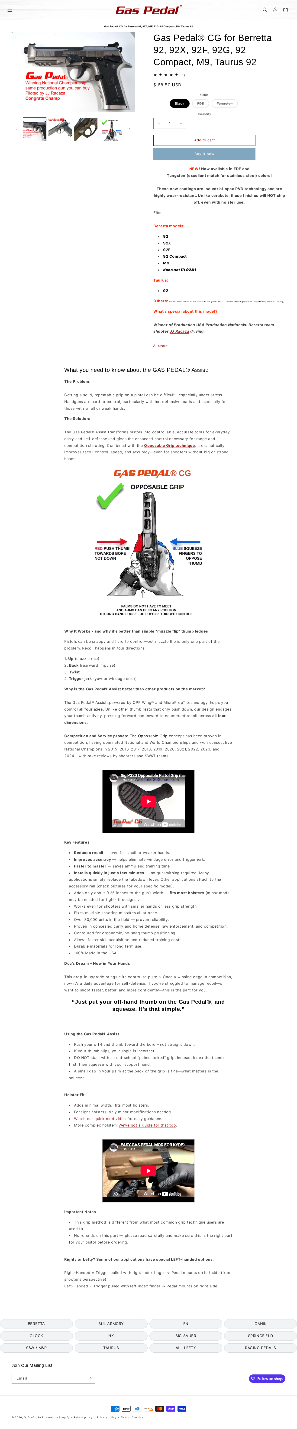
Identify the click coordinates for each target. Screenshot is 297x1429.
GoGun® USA (32, 1417)
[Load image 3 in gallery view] (85, 129)
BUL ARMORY (111, 1323)
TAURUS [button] (111, 1347)
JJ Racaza (179, 331)
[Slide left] (17, 129)
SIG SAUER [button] (185, 1335)
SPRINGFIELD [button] (260, 1335)
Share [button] (163, 346)
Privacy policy (106, 1417)
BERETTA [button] (36, 1323)
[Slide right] (130, 129)
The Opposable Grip (149, 736)
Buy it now (204, 154)
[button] (10, 10)
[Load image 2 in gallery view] (60, 129)
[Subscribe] (90, 1378)
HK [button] (111, 1335)
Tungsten (227, 104)
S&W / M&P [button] (36, 1347)
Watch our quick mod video (100, 1118)
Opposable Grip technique (169, 445)
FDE (203, 104)
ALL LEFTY (186, 1347)
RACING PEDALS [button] (260, 1347)
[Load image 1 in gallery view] (34, 129)
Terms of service (132, 1417)
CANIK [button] (261, 1323)
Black (179, 103)
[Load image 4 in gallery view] (111, 129)
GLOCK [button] (36, 1335)
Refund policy (83, 1417)
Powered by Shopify (55, 1417)
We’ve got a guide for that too (147, 1125)
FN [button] (185, 1323)
